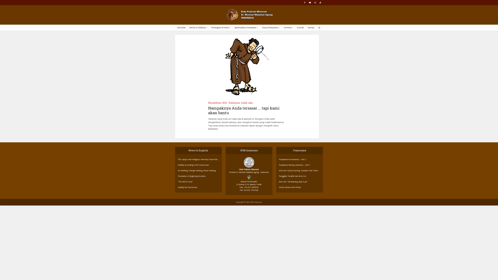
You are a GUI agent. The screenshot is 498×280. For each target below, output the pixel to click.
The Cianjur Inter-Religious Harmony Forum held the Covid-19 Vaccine (198, 159)
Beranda (181, 27)
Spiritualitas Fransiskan (245, 27)
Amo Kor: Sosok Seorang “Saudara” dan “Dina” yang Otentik (298, 170)
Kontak (300, 27)
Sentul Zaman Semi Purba (290, 187)
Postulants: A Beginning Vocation (192, 176)
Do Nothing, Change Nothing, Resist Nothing (197, 170)
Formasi (287, 27)
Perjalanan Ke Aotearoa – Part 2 (292, 159)
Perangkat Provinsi (220, 27)
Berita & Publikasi (197, 27)
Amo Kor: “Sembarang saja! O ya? (293, 181)
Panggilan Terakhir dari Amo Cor (292, 176)
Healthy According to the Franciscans (193, 165)
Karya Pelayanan (270, 27)
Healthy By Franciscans (187, 187)
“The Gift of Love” (185, 181)
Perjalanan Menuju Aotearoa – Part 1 (294, 165)
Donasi (311, 27)
